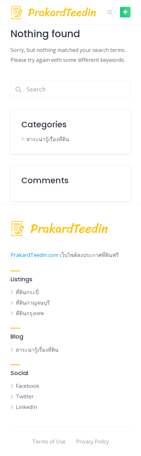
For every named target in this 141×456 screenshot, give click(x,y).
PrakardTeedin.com (34, 255)
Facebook (27, 386)
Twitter (25, 396)
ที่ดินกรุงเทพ (30, 313)
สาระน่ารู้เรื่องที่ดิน (48, 139)
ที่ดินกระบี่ (27, 292)
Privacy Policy (92, 441)
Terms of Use (49, 441)
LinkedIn (26, 407)
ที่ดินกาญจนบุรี (33, 302)
